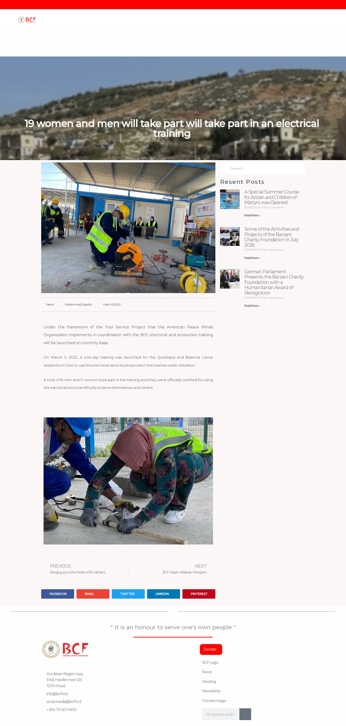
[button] (48, 481)
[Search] (245, 714)
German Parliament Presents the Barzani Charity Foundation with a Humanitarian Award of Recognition (274, 282)
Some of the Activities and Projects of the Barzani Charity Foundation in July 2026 (271, 237)
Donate (210, 649)
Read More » (251, 215)
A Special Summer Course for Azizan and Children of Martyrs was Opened (271, 197)
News (50, 304)
